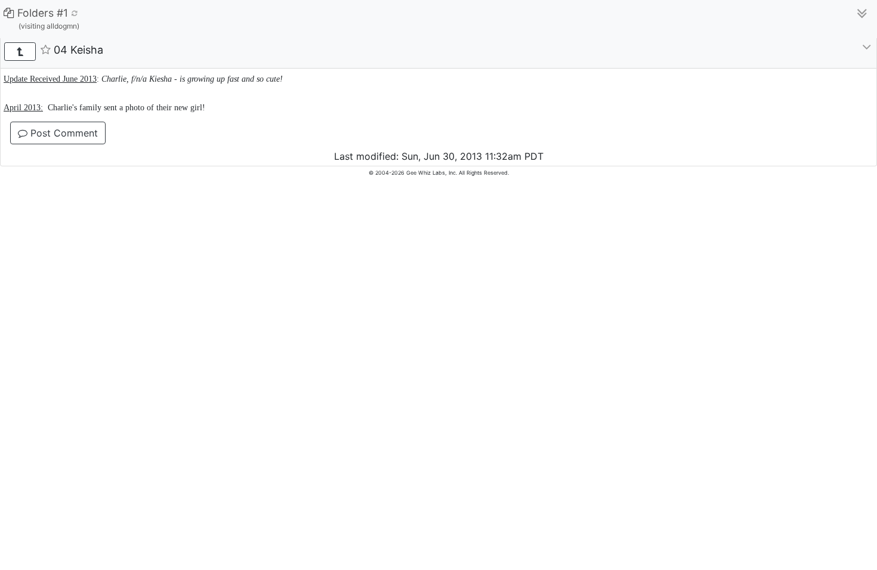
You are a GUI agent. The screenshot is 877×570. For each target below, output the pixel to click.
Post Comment (62, 133)
